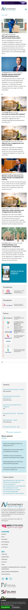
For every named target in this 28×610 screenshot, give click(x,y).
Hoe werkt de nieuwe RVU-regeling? (13, 114)
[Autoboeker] (8, 355)
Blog (3, 537)
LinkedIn (3, 578)
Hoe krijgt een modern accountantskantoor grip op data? (19, 318)
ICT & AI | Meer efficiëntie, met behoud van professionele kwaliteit (19, 291)
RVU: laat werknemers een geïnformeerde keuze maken (11, 37)
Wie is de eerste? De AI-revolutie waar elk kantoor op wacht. (19, 327)
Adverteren (5, 557)
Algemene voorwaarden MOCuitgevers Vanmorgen (13, 568)
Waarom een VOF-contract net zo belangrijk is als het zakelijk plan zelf (19, 346)
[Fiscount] (8, 305)
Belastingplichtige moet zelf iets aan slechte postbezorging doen (13, 462)
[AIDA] (8, 322)
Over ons (4, 554)
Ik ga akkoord (5, 607)
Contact (4, 562)
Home (2, 15)
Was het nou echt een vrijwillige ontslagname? (19, 305)
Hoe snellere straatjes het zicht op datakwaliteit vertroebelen (19, 332)
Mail (6, 578)
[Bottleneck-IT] (8, 327)
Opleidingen (5, 542)
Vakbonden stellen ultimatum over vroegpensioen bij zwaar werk (13, 211)
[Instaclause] (8, 346)
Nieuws (3, 534)
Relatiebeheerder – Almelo (10, 420)
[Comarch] (8, 336)
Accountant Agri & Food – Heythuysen (13, 413)
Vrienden (4, 559)
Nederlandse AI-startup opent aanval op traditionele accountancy (13, 450)
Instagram (10, 578)
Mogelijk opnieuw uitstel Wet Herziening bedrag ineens (11, 75)
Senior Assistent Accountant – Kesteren (13, 389)
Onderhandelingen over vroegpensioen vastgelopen (11, 245)
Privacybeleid (5, 574)
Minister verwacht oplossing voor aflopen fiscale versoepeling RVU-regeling (13, 177)
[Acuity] (8, 318)
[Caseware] (8, 292)
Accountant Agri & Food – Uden (11, 427)
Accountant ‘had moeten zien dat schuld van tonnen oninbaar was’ (14, 468)
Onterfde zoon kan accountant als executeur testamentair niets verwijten (13, 456)
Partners (4, 539)
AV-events (4, 547)
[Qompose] (8, 341)
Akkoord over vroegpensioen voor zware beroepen (13, 144)
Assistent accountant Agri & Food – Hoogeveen (12, 405)
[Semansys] (8, 350)
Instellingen (15, 607)
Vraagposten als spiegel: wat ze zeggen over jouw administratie (19, 355)
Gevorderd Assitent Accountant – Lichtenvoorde (12, 397)
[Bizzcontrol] (8, 332)
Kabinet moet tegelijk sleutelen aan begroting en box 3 (12, 444)
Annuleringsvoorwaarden (9, 571)
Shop (3, 564)
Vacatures (4, 544)
